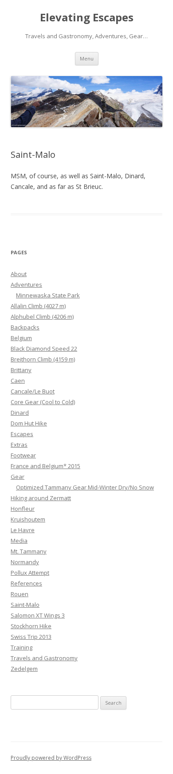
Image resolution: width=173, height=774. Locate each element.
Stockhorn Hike (31, 626)
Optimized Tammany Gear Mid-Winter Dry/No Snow (85, 487)
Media (19, 541)
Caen (18, 381)
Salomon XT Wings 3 (38, 615)
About (19, 274)
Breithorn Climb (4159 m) (43, 359)
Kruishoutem (28, 519)
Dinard (20, 413)
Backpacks (25, 327)
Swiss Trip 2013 (31, 637)
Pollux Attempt (30, 573)
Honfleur (23, 509)
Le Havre (23, 530)
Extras (19, 445)
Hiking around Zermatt (41, 498)
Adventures (26, 285)
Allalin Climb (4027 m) (38, 306)
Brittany (21, 370)
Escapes (22, 434)
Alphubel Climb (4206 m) (42, 317)
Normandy (25, 562)
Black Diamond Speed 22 (44, 349)
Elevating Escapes (87, 17)
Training (21, 647)
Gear (17, 477)
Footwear (23, 455)
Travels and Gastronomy (44, 658)
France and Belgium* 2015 (45, 466)
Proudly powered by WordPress (51, 758)
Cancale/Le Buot (33, 391)
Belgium (21, 338)
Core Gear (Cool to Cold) (43, 402)
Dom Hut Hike (29, 423)
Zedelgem (24, 669)
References (26, 583)
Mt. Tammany (29, 551)
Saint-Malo (25, 605)
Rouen (19, 594)
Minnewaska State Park (48, 295)
